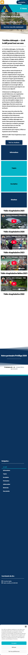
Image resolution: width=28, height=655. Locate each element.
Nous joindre (6, 491)
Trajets (5, 474)
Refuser (14, 647)
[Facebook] (2, 2)
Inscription (6, 477)
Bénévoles (6, 487)
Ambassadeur (6, 484)
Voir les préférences (14, 651)
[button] (26, 626)
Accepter (14, 643)
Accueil (5, 467)
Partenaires (6, 481)
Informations (6, 470)
